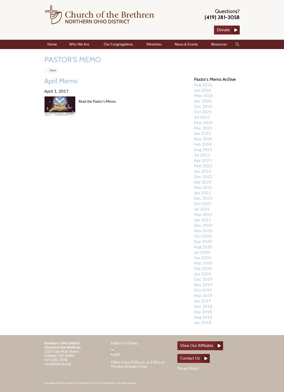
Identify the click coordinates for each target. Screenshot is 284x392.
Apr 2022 (203, 182)
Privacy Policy (188, 368)
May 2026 (203, 96)
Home (52, 44)
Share (52, 70)
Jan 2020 (202, 274)
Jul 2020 (202, 252)
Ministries (154, 44)
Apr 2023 (203, 161)
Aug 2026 (203, 85)
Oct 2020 (203, 236)
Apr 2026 (203, 101)
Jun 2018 (202, 323)
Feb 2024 (203, 144)
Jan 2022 (202, 193)
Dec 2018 (203, 306)
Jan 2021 (202, 220)
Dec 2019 (203, 279)
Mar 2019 (203, 296)
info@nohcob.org (57, 364)
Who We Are (79, 44)
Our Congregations (118, 44)
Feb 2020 (203, 269)
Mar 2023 (203, 166)
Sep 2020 (203, 242)
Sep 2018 (203, 312)
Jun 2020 (202, 258)
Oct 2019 (203, 290)
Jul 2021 (202, 209)
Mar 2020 (203, 263)
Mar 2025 (203, 128)
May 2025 (203, 123)
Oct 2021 (203, 204)
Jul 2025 (202, 117)
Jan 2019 (202, 301)
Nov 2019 (203, 285)
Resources (219, 44)
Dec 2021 (203, 198)
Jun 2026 (202, 90)
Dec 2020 (203, 225)
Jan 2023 (202, 171)
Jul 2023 (202, 155)
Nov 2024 (203, 139)
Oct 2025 (203, 112)
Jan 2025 (202, 134)
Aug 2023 (203, 150)
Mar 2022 (203, 188)
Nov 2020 (203, 231)
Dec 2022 (203, 177)
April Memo (61, 81)
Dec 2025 (203, 107)
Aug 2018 (203, 317)
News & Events (186, 44)
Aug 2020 (203, 247)
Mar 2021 (203, 215)
